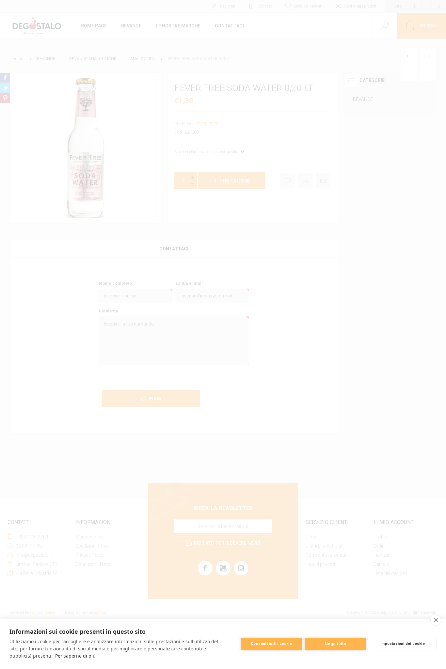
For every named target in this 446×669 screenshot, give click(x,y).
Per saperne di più (75, 656)
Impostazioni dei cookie (402, 644)
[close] (435, 620)
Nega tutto (335, 643)
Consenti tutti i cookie (271, 644)
